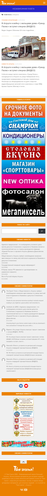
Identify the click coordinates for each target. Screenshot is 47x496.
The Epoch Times (12, 291)
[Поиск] (41, 231)
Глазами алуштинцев (9, 20)
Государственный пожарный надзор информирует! (18, 265)
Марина (8, 329)
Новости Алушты (8, 64)
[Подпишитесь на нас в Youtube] (25, 489)
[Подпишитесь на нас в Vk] (21, 489)
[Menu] (44, 2)
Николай (9, 345)
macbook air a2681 (12, 307)
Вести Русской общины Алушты (12, 276)
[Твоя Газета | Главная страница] (10, 3)
